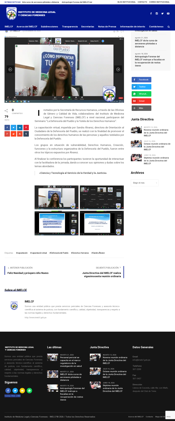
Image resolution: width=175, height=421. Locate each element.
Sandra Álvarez (99, 252)
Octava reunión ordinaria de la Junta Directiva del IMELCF (157, 146)
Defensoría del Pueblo (59, 252)
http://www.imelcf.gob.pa (35, 317)
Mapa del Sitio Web (162, 417)
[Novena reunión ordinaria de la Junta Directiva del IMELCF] (136, 129)
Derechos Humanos (80, 252)
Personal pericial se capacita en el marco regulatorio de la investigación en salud (71, 362)
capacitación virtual (39, 252)
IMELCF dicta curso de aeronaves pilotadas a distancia (27, 2)
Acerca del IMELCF (136, 417)
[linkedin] (20, 127)
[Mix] (20, 134)
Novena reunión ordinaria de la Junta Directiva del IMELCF (156, 133)
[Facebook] (151, 13)
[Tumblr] (26, 134)
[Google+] (7, 134)
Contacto (149, 417)
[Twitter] (162, 13)
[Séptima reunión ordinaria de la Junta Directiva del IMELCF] (136, 157)
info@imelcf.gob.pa (141, 359)
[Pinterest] (26, 127)
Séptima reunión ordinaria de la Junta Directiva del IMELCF (156, 160)
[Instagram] (156, 13)
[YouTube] (168, 13)
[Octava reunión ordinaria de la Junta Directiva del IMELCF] (136, 143)
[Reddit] (13, 134)
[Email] (22, 390)
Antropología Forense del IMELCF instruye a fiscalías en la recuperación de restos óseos (88, 2)
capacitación (22, 252)
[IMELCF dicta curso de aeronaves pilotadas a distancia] (52, 373)
